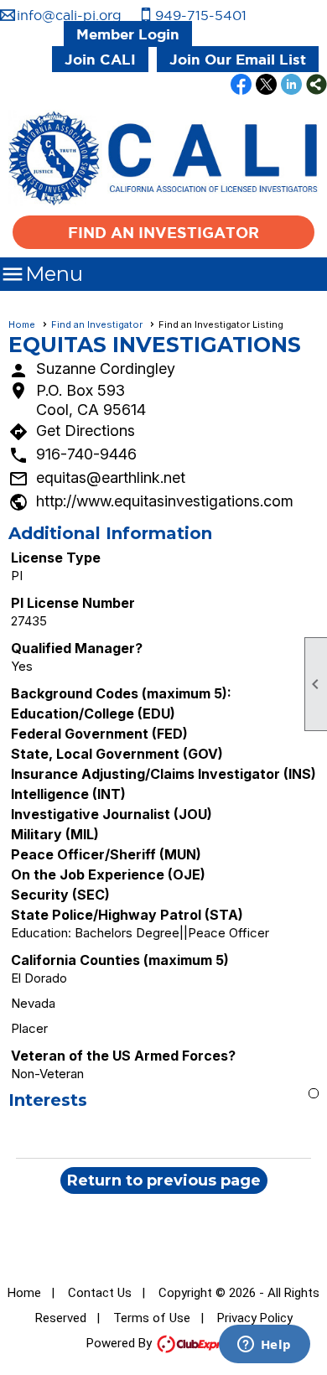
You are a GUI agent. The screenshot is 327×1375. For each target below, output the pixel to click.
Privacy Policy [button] (255, 1318)
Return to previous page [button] (164, 1180)
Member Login (127, 34)
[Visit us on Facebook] (241, 85)
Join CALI (100, 59)
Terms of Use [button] (151, 1318)
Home (21, 324)
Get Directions (85, 430)
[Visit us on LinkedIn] (291, 85)
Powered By (120, 1343)
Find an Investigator (163, 232)
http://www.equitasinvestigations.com (164, 501)
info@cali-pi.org (69, 15)
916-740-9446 (86, 454)
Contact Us (100, 1292)
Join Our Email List (237, 59)
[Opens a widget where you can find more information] (264, 1346)
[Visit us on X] (266, 85)
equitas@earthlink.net (110, 477)
